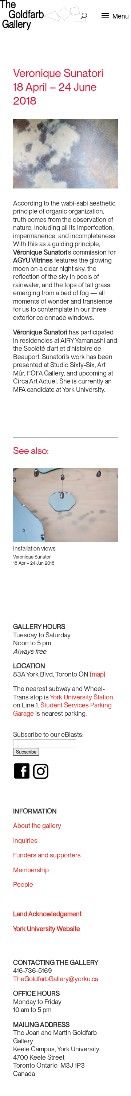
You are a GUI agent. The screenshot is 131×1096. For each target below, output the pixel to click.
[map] (97, 674)
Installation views (34, 548)
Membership (31, 870)
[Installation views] (65, 505)
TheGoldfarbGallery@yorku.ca (55, 979)
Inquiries (25, 840)
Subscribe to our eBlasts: (48, 734)
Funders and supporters (47, 855)
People (23, 884)
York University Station (81, 697)
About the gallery (37, 825)
